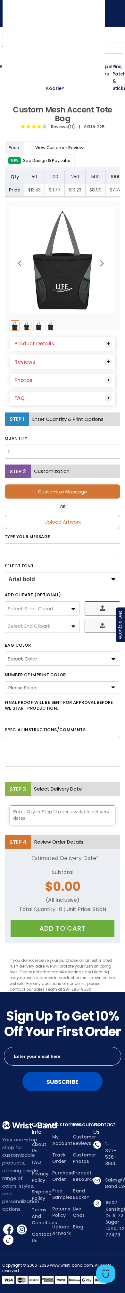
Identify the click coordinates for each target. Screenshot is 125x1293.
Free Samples (62, 1194)
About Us (39, 1147)
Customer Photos (83, 1158)
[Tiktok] (8, 1239)
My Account (62, 1140)
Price (14, 148)
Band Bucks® (81, 1194)
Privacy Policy (40, 1177)
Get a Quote (120, 625)
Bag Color (18, 645)
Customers (62, 1124)
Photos (23, 380)
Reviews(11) (62, 127)
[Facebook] (9, 1229)
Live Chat (78, 1212)
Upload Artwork (63, 521)
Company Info (42, 1128)
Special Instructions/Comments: (46, 730)
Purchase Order (62, 1176)
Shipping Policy (42, 1195)
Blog (78, 1227)
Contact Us (41, 1237)
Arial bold (21, 579)
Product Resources (83, 1176)
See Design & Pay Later (41, 160)
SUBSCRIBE (62, 1082)
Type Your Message (27, 537)
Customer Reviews (83, 1140)
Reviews (24, 362)
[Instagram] (22, 1229)
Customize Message (62, 491)
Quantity (16, 438)
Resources (83, 1124)
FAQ (19, 398)
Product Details (34, 343)
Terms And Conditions (42, 1216)
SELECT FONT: (20, 566)
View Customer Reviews (60, 148)
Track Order (59, 1158)
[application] (106, 1274)
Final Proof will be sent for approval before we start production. (59, 706)
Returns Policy (61, 1212)
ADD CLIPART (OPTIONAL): (33, 595)
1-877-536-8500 (111, 1154)
